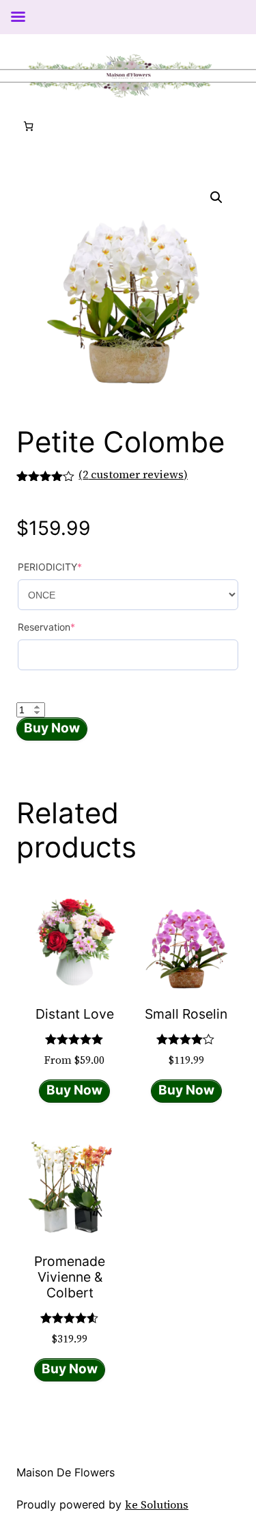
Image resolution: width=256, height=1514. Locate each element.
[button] (216, 197)
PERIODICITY (50, 567)
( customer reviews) (133, 474)
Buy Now (52, 728)
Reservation (46, 627)
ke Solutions (156, 1504)
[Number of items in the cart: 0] (28, 126)
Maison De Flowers (65, 1472)
